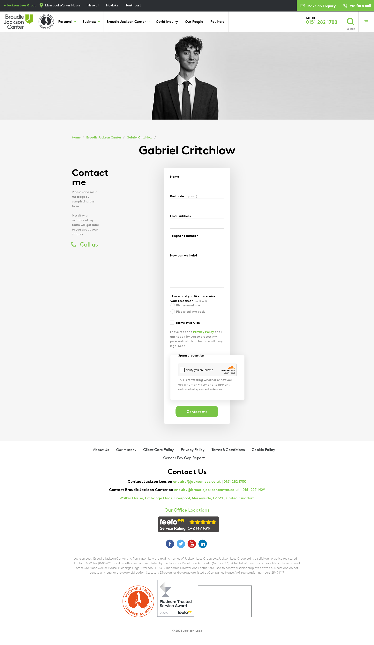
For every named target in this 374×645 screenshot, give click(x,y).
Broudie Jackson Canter (126, 21)
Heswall (93, 5)
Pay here (217, 21)
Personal (65, 21)
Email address (180, 216)
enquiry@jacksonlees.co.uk (197, 481)
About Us (101, 449)
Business (89, 21)
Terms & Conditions (228, 449)
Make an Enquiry (321, 6)
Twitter (180, 543)
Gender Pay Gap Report (184, 457)
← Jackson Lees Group (20, 5)
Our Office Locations (187, 510)
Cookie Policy (263, 449)
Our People (194, 21)
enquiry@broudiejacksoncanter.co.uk (207, 489)
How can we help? (183, 255)
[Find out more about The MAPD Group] (46, 21)
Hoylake (112, 5)
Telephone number (184, 236)
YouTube (191, 543)
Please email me (188, 305)
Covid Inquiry (167, 21)
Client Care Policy (158, 449)
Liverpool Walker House (62, 5)
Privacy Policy (203, 332)
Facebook (170, 543)
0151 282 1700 (321, 22)
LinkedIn (202, 543)
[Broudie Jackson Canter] (18, 21)
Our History (126, 449)
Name (174, 176)
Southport (133, 5)
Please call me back (190, 311)
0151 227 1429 (254, 489)
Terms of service (188, 323)
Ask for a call (360, 5)
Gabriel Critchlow (139, 137)
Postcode (183, 196)
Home (76, 137)
